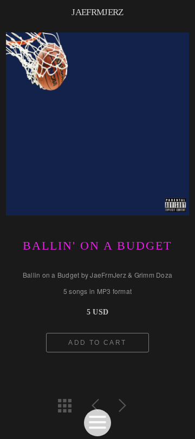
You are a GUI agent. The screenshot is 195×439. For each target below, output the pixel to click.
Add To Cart (97, 342)
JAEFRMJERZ (97, 12)
